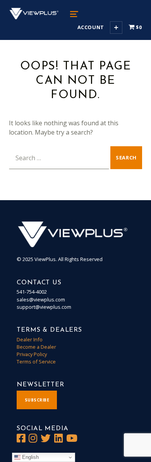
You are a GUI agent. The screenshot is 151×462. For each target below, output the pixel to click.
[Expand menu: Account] (116, 27)
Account (90, 27)
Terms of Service (36, 361)
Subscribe (37, 400)
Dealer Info (30, 339)
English (30, 457)
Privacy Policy (32, 354)
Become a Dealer (36, 346)
